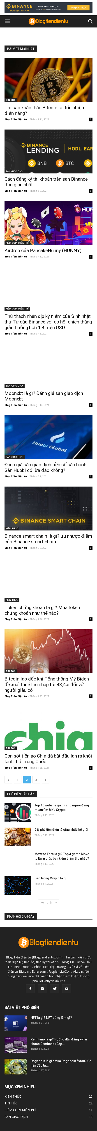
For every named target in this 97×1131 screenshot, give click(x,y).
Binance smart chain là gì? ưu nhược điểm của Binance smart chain (48, 538)
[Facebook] (30, 988)
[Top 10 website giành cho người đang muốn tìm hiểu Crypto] (18, 812)
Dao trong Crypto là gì (51, 878)
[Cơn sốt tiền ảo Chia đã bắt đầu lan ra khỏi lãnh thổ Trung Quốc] (48, 728)
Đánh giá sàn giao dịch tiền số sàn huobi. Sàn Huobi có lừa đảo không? (47, 467)
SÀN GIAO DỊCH (14, 171)
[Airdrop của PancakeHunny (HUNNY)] (48, 223)
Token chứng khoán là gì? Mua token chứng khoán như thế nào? (42, 610)
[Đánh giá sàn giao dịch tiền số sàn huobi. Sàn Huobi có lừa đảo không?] (48, 437)
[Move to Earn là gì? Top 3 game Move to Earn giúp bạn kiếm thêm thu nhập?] (18, 861)
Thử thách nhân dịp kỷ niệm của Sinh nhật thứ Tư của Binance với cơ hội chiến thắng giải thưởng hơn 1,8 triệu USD (48, 322)
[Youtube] (66, 988)
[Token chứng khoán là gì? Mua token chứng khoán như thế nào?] (48, 580)
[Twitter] (54, 988)
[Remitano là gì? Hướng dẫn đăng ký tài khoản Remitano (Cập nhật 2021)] (16, 1045)
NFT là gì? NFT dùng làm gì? (51, 1017)
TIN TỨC (10, 100)
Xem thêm (47, 902)
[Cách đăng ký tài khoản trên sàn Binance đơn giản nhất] (48, 151)
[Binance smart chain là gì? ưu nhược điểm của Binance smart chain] (48, 508)
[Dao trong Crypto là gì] (18, 885)
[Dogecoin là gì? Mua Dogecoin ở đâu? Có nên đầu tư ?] (16, 1066)
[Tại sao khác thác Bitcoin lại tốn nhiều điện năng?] (48, 80)
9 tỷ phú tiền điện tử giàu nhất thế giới (61, 829)
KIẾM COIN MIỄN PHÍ (17, 242)
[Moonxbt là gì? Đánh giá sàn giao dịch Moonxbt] (48, 366)
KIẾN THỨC (12, 528)
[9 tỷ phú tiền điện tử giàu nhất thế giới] (18, 837)
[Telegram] (42, 988)
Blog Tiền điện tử (16, 119)
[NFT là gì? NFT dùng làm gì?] (16, 1023)
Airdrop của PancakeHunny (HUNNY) (43, 250)
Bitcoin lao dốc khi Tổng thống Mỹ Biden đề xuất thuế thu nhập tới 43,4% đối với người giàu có (47, 684)
